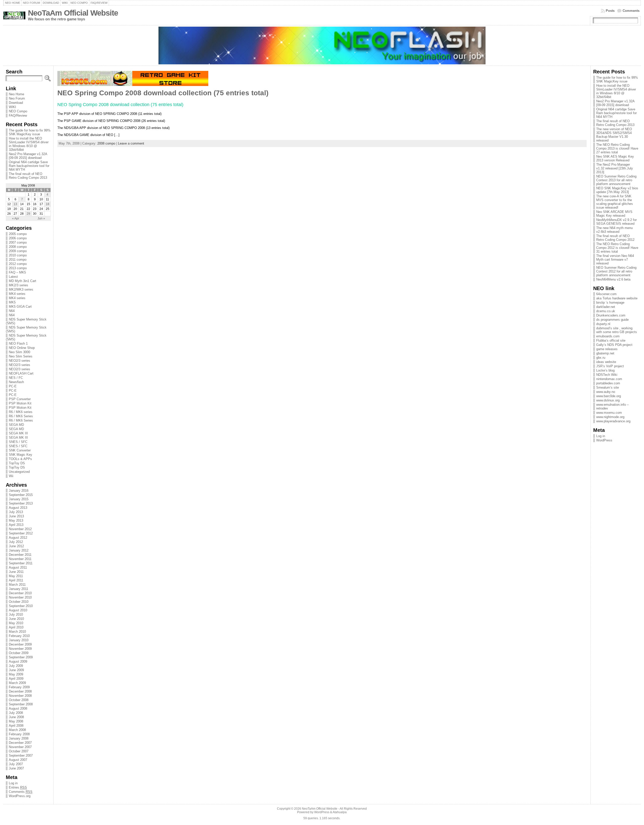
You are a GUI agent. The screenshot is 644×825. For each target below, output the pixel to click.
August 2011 (18, 567)
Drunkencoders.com (610, 315)
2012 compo (18, 264)
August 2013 (18, 508)
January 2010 (18, 640)
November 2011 (20, 559)
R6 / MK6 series (20, 412)
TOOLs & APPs (20, 459)
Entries (18, 787)
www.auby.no (605, 392)
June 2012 (16, 546)
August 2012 (18, 537)
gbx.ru (600, 357)
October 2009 (18, 653)
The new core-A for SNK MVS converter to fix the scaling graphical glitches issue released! (614, 201)
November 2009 (20, 649)
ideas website (606, 362)
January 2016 (18, 490)
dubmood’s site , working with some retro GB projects (616, 330)
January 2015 (18, 499)
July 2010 (16, 614)
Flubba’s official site (610, 340)
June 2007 (16, 768)
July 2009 (16, 666)
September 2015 (21, 495)
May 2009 (16, 674)
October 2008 (18, 700)
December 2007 (20, 743)
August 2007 (18, 760)
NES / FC (16, 378)
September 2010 (21, 606)
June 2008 (16, 717)
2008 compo (18, 247)
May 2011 (16, 576)
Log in (13, 783)
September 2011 (20, 563)
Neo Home (16, 94)
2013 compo (18, 268)
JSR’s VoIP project (610, 366)
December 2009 (20, 644)
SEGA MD (16, 425)
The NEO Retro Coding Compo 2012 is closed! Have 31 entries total (617, 247)
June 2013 (16, 516)
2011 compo (17, 259)
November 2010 (20, 597)
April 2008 (16, 725)
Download (16, 103)
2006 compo (18, 238)
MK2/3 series (18, 285)
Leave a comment (131, 143)
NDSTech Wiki (606, 375)
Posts (610, 11)
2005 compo (18, 234)
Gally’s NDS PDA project (614, 345)
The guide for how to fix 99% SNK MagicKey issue (30, 132)
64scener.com (606, 294)
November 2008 (20, 696)
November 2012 (20, 529)
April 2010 (16, 627)
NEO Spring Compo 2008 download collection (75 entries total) (162, 93)
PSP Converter (20, 399)
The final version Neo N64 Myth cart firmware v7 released (615, 259)
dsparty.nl (603, 324)
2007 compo (18, 242)
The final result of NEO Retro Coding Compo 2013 (28, 175)
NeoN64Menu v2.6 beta (613, 279)
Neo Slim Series (20, 356)
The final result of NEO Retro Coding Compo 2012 (615, 238)
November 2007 (20, 747)
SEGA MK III (18, 433)
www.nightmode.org (610, 417)
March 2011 (17, 584)
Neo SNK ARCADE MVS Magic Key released (614, 213)
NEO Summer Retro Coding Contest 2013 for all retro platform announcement (616, 180)
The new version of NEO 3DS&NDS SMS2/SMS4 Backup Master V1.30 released (614, 134)
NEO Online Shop (22, 348)
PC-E (13, 386)
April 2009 (16, 678)
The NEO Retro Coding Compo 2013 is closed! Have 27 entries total (617, 148)
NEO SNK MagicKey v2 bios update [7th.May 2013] (617, 190)
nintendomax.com (609, 379)
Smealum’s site (607, 387)
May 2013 (16, 520)
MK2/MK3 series (21, 289)
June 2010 (16, 619)
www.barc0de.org (608, 396)
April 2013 (16, 525)
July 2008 (16, 713)
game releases (607, 349)
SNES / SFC (18, 442)
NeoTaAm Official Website (73, 13)
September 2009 (21, 657)
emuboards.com (608, 336)
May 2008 (16, 721)
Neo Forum (17, 98)
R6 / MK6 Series (21, 416)
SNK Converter (20, 450)
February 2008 (19, 734)
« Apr (15, 218)
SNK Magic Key (20, 454)
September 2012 (21, 533)
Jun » (41, 218)
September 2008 (21, 704)
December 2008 (20, 691)
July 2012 (16, 542)
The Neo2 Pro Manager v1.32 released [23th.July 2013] (614, 168)
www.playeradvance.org (613, 421)
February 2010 (19, 636)
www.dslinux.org (608, 400)
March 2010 (17, 631)
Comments (631, 11)
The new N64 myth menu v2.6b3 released (614, 230)
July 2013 (16, 512)
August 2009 (18, 661)
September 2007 (21, 755)
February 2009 (19, 687)
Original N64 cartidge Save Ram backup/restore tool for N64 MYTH (29, 165)
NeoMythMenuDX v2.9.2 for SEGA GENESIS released (616, 221)
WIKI (12, 107)
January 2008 (18, 738)
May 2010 (16, 623)
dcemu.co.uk (605, 311)
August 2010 (18, 610)
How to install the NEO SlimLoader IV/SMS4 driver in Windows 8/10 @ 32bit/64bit (29, 144)
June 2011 (16, 572)
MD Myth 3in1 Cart (22, 281)
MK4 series (17, 294)
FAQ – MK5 (17, 272)
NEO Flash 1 (18, 343)
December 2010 (20, 593)
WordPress (604, 440)
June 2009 (16, 670)
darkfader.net (605, 307)
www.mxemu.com (609, 413)
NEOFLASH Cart (21, 373)
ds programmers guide (612, 320)
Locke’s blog (605, 370)
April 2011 (16, 580)
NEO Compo (18, 111)
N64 (12, 311)
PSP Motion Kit (20, 403)
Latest (13, 277)
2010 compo (18, 255)
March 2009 (17, 683)
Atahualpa (340, 812)
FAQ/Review (18, 115)
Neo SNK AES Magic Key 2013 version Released (615, 158)
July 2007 (16, 764)
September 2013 (21, 503)
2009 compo (18, 251)
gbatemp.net (605, 353)
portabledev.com (608, 383)
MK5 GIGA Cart (20, 306)
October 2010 (18, 602)
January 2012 (18, 550)
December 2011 (20, 555)
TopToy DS (17, 463)
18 (47, 204)
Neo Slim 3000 (19, 352)
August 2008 (18, 708)
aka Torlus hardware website (616, 298)
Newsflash (16, 382)
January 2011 (18, 589)
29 (28, 213)
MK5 (12, 302)
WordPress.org (19, 796)
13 (15, 204)
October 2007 (18, 751)
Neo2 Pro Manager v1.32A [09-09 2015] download (28, 156)
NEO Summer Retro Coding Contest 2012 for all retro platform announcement (616, 271)
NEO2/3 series (19, 360)
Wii (11, 476)
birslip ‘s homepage (610, 302)
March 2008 (17, 730)
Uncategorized (19, 472)
